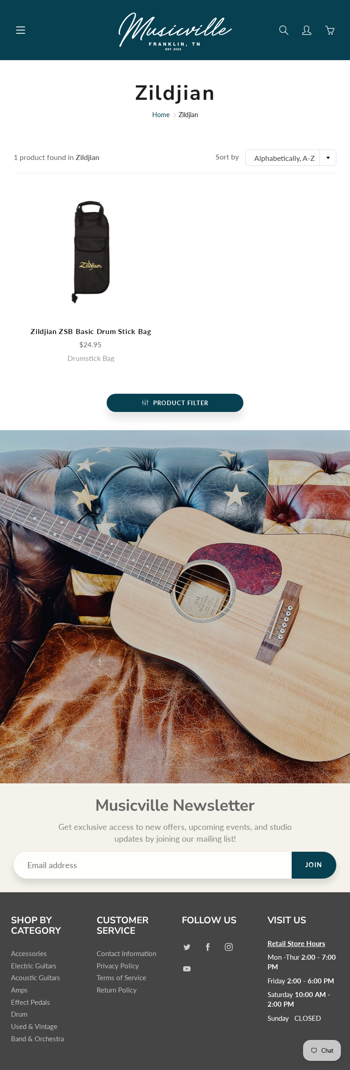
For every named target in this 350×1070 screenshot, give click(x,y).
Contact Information (126, 953)
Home (161, 114)
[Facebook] (208, 947)
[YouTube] (187, 969)
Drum (19, 1014)
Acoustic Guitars (35, 978)
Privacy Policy (118, 966)
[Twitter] (187, 947)
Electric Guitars (34, 966)
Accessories (29, 953)
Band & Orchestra (37, 1039)
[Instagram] (229, 947)
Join (314, 865)
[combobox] (290, 157)
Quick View (91, 252)
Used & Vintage (34, 1026)
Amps (19, 990)
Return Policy (117, 990)
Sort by (227, 156)
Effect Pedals (30, 1002)
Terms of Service (121, 978)
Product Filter (180, 402)
